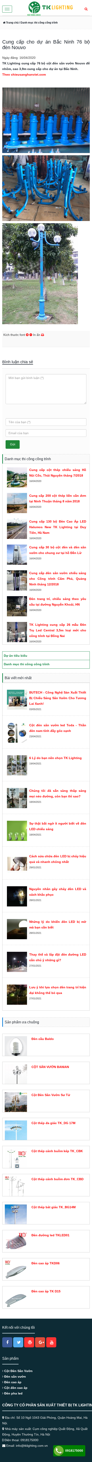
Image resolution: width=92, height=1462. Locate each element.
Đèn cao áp (12, 1382)
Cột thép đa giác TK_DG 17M (53, 1123)
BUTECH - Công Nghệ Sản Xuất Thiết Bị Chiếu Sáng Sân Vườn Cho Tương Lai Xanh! (57, 698)
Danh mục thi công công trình (27, 664)
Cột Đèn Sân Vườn (18, 1371)
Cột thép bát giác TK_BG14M (53, 1207)
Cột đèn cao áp (15, 1388)
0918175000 (73, 1450)
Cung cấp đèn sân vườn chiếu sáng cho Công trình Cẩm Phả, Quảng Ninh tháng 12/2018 (57, 578)
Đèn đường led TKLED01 (50, 1235)
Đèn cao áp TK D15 (46, 1291)
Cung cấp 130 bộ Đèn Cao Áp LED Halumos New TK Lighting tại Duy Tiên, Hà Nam (57, 527)
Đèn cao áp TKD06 (45, 1263)
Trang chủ (12, 22)
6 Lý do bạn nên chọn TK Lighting (55, 758)
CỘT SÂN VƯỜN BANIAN (50, 1067)
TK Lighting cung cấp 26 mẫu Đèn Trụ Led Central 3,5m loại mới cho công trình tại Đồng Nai (57, 630)
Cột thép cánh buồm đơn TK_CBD (57, 1179)
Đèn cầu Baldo (42, 1039)
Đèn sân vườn (14, 1376)
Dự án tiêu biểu (15, 655)
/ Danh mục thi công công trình (38, 22)
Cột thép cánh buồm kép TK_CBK (57, 1151)
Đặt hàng (37, 1046)
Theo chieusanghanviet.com (24, 74)
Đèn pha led (13, 1393)
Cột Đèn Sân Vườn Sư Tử (50, 1095)
